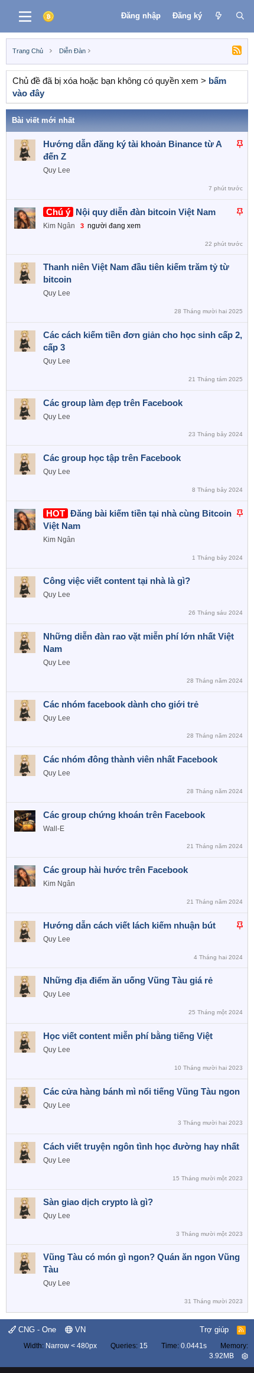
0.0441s (194, 1346)
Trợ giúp (214, 1329)
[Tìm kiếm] (240, 16)
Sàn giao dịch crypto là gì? (98, 1202)
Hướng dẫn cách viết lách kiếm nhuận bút (129, 925)
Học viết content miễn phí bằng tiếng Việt (128, 1036)
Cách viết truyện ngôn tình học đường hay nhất (141, 1146)
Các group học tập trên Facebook (112, 458)
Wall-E (53, 829)
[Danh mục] (25, 16)
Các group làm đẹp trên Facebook (113, 403)
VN (79, 1329)
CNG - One (36, 1329)
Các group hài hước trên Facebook (115, 870)
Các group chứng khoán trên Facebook (124, 815)
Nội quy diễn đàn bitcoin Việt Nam (146, 212)
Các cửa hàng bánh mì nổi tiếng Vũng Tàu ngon (141, 1091)
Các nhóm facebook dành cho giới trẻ (120, 704)
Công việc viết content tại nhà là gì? (116, 581)
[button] (245, 1355)
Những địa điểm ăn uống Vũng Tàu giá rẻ (128, 980)
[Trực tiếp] (219, 16)
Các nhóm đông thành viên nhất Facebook (130, 759)
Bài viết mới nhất (43, 120)
